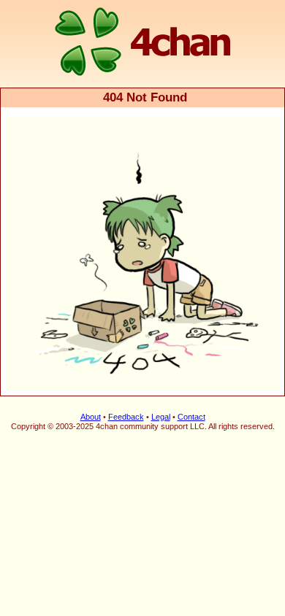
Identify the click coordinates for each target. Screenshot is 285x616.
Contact (191, 416)
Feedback (126, 416)
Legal (160, 416)
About (90, 416)
